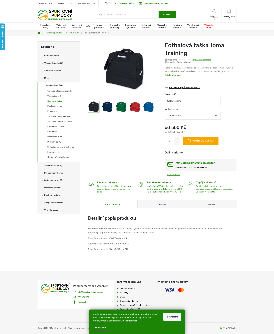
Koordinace (52, 131)
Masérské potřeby (52, 187)
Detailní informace (173, 75)
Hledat (167, 14)
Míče (46, 78)
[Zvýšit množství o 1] (177, 139)
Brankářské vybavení (53, 173)
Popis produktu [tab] (112, 204)
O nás (71, 3)
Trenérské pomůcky (53, 165)
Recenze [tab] (162, 204)
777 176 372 (83, 297)
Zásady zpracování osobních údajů (135, 305)
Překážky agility (54, 142)
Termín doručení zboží (130, 309)
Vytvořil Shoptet (229, 328)
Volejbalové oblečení (53, 202)
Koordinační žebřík (55, 126)
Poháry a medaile (52, 195)
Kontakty (60, 3)
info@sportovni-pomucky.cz (90, 292)
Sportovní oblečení (52, 70)
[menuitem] (45, 26)
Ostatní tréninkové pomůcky (59, 157)
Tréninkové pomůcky (54, 85)
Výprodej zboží (51, 210)
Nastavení (100, 327)
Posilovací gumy (54, 106)
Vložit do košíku (203, 140)
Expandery (52, 111)
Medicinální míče (54, 136)
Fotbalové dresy (51, 55)
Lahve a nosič (53, 152)
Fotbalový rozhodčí (53, 180)
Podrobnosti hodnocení (202, 60)
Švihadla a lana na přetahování (60, 147)
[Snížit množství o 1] (177, 143)
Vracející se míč (54, 96)
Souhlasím (172, 316)
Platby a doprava (45, 3)
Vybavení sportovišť (53, 63)
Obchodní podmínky (86, 3)
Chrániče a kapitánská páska (59, 91)
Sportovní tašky (54, 101)
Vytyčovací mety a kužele (58, 116)
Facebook (81, 302)
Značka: (173, 174)
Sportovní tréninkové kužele (59, 121)
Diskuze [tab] (211, 204)
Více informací (129, 320)
